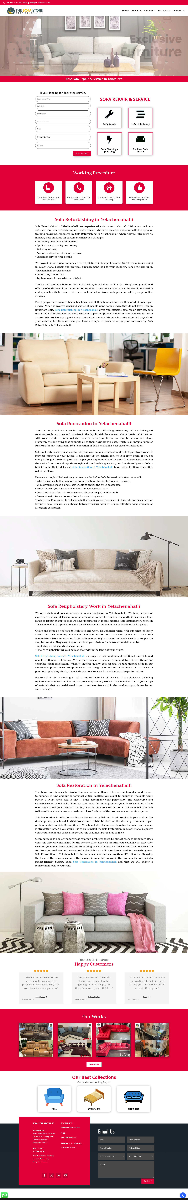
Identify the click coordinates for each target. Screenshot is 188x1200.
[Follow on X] (51, 1175)
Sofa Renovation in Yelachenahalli (93, 467)
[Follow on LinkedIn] (58, 1175)
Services (148, 11)
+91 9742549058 (13, 2)
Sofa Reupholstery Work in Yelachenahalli (60, 656)
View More (94, 1064)
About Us (136, 11)
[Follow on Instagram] (65, 1175)
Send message (82, 153)
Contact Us (179, 11)
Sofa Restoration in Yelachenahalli (94, 862)
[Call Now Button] (183, 1195)
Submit (148, 1181)
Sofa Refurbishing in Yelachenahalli (76, 310)
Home (125, 11)
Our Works (164, 11)
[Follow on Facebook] (44, 1175)
